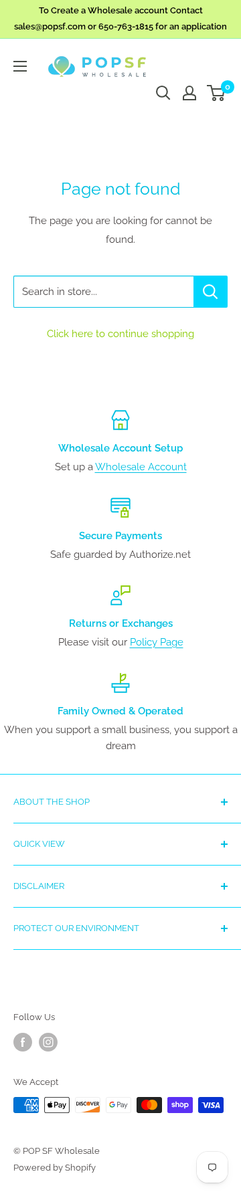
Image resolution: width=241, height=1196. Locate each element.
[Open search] (163, 93)
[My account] (189, 93)
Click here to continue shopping (120, 334)
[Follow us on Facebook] (22, 1042)
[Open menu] (20, 66)
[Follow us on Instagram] (48, 1042)
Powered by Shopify (54, 1168)
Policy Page (156, 642)
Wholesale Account (141, 467)
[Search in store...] (210, 292)
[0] (216, 93)
